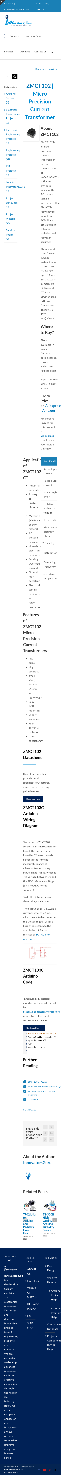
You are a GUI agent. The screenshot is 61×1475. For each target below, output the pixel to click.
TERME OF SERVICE (30, 1293)
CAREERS (30, 1280)
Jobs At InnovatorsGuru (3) (11, 187)
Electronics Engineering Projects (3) (11, 136)
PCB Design (50, 1268)
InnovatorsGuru (37, 1162)
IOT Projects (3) (11, 171)
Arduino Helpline (50, 1279)
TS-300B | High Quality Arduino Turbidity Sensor (49, 1222)
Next (51, 69)
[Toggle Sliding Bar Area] (3, 2)
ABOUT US (30, 1271)
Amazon (49, 410)
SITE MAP (30, 1325)
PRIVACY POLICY (30, 1306)
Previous (40, 69)
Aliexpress (47, 435)
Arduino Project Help (51, 1295)
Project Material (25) (11, 219)
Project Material (29, 1110)
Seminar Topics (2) (11, 235)
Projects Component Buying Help (50, 1342)
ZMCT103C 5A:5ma (37, 1082)
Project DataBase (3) (11, 203)
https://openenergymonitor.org (41, 1011)
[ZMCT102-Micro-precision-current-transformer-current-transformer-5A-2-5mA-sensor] (31, 126)
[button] (52, 51)
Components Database (50, 1326)
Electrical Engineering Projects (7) (11, 116)
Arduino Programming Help (51, 1313)
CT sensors (33, 1099)
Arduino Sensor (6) (11, 98)
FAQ (29, 1316)
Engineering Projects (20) (11, 155)
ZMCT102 (38, 85)
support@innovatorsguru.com (16, 9)
